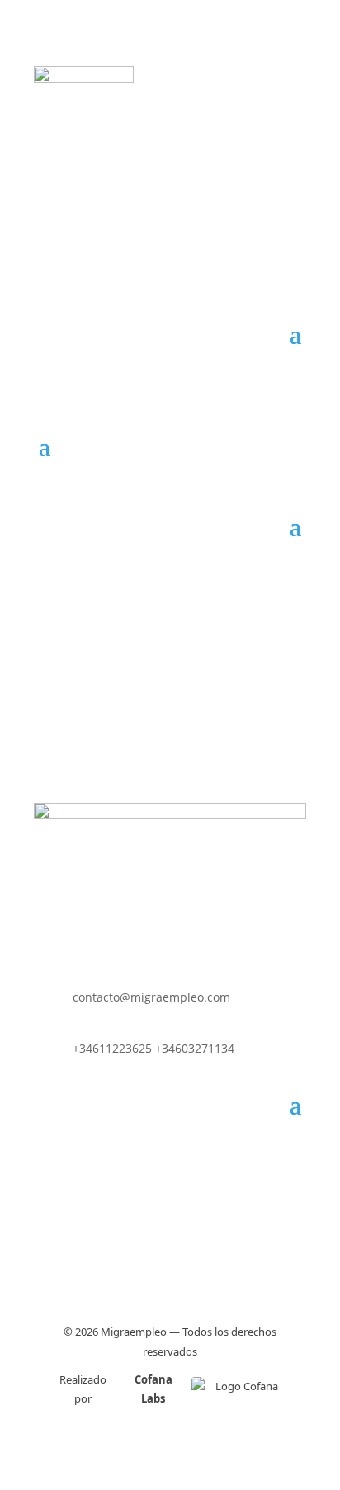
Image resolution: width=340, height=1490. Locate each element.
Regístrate (159, 145)
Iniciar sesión (159, 211)
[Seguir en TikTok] (198, 1165)
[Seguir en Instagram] (168, 1165)
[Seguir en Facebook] (139, 1165)
